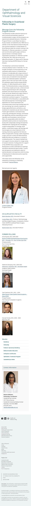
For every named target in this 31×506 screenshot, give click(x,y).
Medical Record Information (7, 463)
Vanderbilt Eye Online (9, 359)
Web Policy (3, 450)
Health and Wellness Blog (13, 418)
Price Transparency (5, 468)
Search (25, 3)
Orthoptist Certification (10, 353)
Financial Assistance (5, 437)
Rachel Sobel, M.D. (7, 227)
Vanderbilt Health (5, 460)
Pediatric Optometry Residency (12, 347)
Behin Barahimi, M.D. (7, 216)
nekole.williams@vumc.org (11, 407)
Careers (3, 467)
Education (4, 339)
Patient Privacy (4, 448)
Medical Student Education (11, 350)
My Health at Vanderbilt (6, 461)
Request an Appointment (6, 465)
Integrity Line (4, 453)
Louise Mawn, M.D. (7, 219)
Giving (2, 445)
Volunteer (3, 446)
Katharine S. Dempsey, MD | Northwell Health (14, 266)
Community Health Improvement (8, 452)
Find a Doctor (4, 428)
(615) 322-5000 (6, 479)
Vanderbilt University (5, 434)
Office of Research (5, 443)
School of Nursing (5, 432)
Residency (6, 342)
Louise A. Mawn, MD (7, 205)
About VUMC (4, 427)
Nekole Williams (13, 162)
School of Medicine (5, 431)
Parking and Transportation (7, 430)
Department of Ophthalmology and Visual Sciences (13, 13)
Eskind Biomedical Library (6, 435)
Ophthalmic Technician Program (12, 356)
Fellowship (6, 344)
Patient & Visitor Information (7, 464)
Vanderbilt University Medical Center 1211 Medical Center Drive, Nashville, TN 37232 (11, 475)
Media (2, 449)
